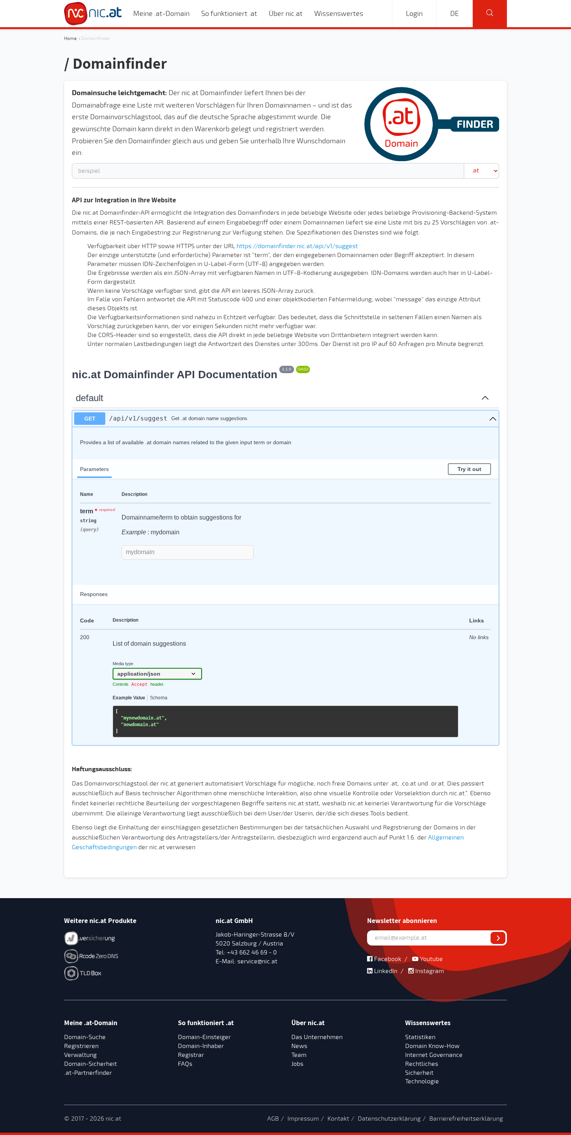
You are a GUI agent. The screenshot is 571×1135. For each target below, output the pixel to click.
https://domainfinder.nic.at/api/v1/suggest (297, 246)
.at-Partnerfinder (88, 1073)
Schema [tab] (158, 697)
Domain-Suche (85, 1037)
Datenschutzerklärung (389, 1119)
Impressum (303, 1119)
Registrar (191, 1055)
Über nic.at (286, 13)
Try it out (469, 469)
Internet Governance (434, 1055)
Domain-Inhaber (201, 1046)
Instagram (429, 971)
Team (298, 1055)
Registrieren (81, 1046)
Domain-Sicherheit (90, 1064)
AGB (273, 1119)
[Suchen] (489, 13)
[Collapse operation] (485, 398)
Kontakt (338, 1119)
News (299, 1046)
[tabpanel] (285, 722)
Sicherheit (419, 1073)
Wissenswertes (338, 13)
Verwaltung (80, 1055)
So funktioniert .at (229, 13)
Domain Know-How (432, 1046)
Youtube (430, 959)
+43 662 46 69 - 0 (251, 952)
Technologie (422, 1081)
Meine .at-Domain (161, 13)
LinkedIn (385, 971)
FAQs (185, 1064)
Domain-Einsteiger (204, 1037)
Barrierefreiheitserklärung (466, 1119)
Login (414, 13)
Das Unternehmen (317, 1037)
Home (70, 38)
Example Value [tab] (129, 697)
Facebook (387, 959)
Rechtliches (421, 1064)
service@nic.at (256, 961)
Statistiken (420, 1037)
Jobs (297, 1064)
